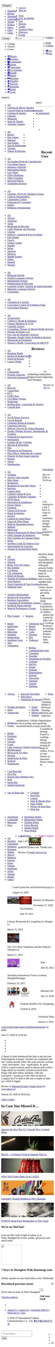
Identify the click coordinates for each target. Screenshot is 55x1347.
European (12, 736)
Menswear (12, 529)
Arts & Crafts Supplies (18, 477)
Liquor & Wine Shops (18, 521)
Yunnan (32, 683)
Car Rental (12, 570)
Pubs (9, 779)
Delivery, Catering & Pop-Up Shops (24, 234)
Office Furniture (15, 178)
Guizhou (33, 661)
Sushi (10, 710)
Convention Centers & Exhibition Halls (26, 305)
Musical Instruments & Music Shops (24, 532)
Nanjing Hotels (31, 822)
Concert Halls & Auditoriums (21, 110)
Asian (10, 223)
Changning (12, 844)
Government (16, 70)
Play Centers (13, 616)
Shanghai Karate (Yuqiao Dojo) (27, 1086)
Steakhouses (13, 763)
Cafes (31, 632)
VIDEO (49, 37)
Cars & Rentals (14, 420)
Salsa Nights (36, 803)
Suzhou (11, 24)
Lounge (34, 798)
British (10, 733)
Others (10, 259)
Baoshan (11, 841)
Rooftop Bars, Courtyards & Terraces (25, 404)
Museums (12, 118)
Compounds (13, 372)
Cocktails (34, 792)
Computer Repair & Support (21, 423)
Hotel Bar (35, 795)
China (10, 33)
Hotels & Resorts (15, 359)
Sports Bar (12, 782)
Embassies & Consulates (19, 202)
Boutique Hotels (15, 353)
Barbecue (11, 723)
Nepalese (11, 634)
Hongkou (11, 846)
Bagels (32, 626)
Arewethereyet (8, 1089)
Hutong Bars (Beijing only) (20, 777)
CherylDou (47, 469)
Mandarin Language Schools (21, 289)
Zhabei (10, 877)
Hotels (13, 75)
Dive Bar (11, 774)
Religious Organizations (19, 207)
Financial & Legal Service (20, 436)
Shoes (10, 540)
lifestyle (22, 24)
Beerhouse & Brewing (18, 226)
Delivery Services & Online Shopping (25, 428)
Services (14, 84)
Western (11, 265)
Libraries (11, 116)
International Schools (17, 281)
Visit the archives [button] (9, 1297)
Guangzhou (13, 19)
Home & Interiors (15, 513)
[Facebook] (52, 1337)
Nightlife (14, 81)
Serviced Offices (15, 181)
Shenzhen (12, 16)
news (21, 15)
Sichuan (33, 675)
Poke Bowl (26, 696)
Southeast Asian (15, 640)
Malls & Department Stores (20, 524)
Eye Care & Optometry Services (22, 334)
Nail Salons (12, 143)
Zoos (9, 825)
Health (13, 73)
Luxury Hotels (14, 361)
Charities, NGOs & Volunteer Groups (25, 194)
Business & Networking (19, 597)
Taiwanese (34, 678)
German (11, 741)
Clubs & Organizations (18, 196)
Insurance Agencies (16, 167)
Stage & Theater (15, 121)
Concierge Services (16, 425)
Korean (11, 629)
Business (14, 59)
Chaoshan (33, 653)
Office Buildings (15, 175)
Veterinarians (13, 464)
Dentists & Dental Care (18, 332)
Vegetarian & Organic (31, 699)
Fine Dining (13, 237)
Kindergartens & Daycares (20, 283)
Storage (11, 459)
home (48, 43)
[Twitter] (52, 1334)
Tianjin (10, 22)
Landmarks (12, 819)
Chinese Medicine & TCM (20, 323)
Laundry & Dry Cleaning (19, 442)
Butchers (11, 488)
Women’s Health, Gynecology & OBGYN (28, 343)
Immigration (13, 439)
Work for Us (13, 1313)
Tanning (11, 148)
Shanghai (6, 5)
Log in (22, 7)
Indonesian (12, 626)
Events (22, 35)
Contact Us (23, 1310)
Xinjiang (33, 681)
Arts (21, 21)
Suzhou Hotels (31, 828)
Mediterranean (14, 750)
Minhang (11, 857)
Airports (11, 562)
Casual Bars (13, 390)
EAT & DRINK (26, 18)
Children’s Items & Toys (19, 494)
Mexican (11, 254)
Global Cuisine (14, 243)
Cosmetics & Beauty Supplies (21, 496)
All (50, 51)
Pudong (11, 860)
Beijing (10, 13)
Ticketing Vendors (16, 124)
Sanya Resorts (31, 825)
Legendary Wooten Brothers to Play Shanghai (23, 1198)
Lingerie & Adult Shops (18, 518)
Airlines (11, 559)
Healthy (11, 245)
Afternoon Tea (36, 623)
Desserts (33, 634)
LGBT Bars (13, 396)
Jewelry (11, 516)
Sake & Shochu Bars (40, 801)
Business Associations (18, 600)
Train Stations (14, 581)
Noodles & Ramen (16, 707)
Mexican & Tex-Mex (17, 752)
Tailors (10, 461)
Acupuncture (13, 318)
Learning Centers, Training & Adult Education (29, 286)
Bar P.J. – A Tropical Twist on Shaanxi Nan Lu (24, 1154)
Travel (12, 92)
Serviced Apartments (17, 377)
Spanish (11, 262)
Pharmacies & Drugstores (19, 340)
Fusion (10, 725)
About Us (12, 1310)
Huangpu (11, 849)
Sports (13, 89)
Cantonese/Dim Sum (39, 650)
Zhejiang (33, 686)
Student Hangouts (16, 785)
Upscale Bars (13, 407)
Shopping (14, 86)
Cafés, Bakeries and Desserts (21, 229)
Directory (23, 32)
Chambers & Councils (18, 302)
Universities (13, 292)
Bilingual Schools (15, 275)
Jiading (10, 852)
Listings (49, 45)
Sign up (22, 10)
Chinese (11, 232)
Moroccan (36, 712)
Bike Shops (12, 480)
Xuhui (10, 871)
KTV (10, 393)
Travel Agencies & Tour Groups (22, 584)
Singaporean (13, 637)
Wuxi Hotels (30, 830)
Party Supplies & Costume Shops (23, 538)
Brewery (11, 388)
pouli (3, 1029)
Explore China (26, 29)
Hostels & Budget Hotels (19, 356)
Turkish (35, 715)
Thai (9, 643)
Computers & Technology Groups (23, 603)
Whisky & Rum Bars (40, 806)
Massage (11, 140)
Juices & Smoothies (30, 694)
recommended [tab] (42, 113)
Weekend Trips (14, 587)
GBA (10, 30)
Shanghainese (35, 672)
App (23, 1313)
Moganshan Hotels (33, 819)
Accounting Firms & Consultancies (24, 161)
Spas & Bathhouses (16, 145)
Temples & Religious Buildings (22, 578)
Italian (10, 248)
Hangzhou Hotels (32, 817)
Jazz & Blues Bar (15, 792)
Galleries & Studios (16, 113)
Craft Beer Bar (14, 771)
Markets (11, 527)
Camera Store (13, 491)
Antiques (11, 474)
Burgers (29, 616)
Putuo (10, 863)
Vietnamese (12, 645)
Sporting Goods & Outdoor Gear (23, 543)
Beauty (13, 56)
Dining (12, 64)
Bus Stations (13, 567)
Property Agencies (16, 374)
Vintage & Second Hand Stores (22, 549)
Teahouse (33, 640)
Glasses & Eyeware (16, 510)
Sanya (10, 27)
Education (15, 67)
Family (22, 26)
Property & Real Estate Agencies (23, 456)
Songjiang (12, 868)
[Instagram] (52, 1343)
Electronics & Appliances (19, 502)
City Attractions (14, 573)
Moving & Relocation (17, 445)
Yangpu (11, 874)
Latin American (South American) (23, 747)
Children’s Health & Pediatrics (22, 321)
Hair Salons (13, 137)
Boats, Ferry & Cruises (18, 565)
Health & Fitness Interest (19, 605)
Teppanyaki (13, 712)
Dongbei (33, 656)
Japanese (11, 251)
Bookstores (12, 483)
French (10, 240)
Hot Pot (32, 664)
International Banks (16, 170)
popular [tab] (39, 110)
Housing (14, 78)
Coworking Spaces (16, 164)
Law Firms (12, 172)
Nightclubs (12, 401)
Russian (11, 755)
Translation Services (17, 183)
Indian (10, 623)
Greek (10, 744)
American (12, 221)
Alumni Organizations (18, 594)
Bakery (32, 629)
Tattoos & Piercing (16, 151)
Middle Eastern (14, 256)
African (11, 218)
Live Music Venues (16, 399)
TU (45, 387)
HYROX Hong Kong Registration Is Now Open (24, 1221)
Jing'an (10, 855)
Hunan (32, 667)
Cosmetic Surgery (16, 326)
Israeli (34, 707)
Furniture (11, 507)
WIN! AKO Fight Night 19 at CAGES (20, 1176)
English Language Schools (20, 278)
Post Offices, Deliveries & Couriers (24, 453)
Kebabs (35, 710)
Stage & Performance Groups (21, 608)
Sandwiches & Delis (17, 758)
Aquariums (12, 817)
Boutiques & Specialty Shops (21, 485)
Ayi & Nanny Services (18, 417)
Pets (9, 448)
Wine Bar (34, 809)
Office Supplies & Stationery (21, 535)
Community (15, 62)
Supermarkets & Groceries (20, 546)
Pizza (50, 694)
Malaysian (12, 632)
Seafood (33, 670)
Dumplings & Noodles (40, 659)
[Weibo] (52, 1340)
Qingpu (11, 866)
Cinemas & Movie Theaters (20, 107)
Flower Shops (14, 505)
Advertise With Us (40, 1310)
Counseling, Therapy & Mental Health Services (30, 329)
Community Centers (17, 199)
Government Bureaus (17, 307)
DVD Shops (13, 499)
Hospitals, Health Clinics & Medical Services (29, 337)
